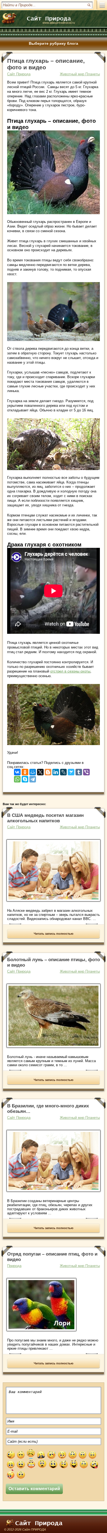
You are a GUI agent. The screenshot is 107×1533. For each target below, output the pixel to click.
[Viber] (86, 771)
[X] (40, 771)
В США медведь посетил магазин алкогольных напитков (45, 818)
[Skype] (25, 778)
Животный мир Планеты (80, 74)
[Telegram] (32, 778)
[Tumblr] (78, 771)
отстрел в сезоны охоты (70, 671)
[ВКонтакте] (17, 771)
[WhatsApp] (17, 778)
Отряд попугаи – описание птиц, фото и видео (52, 1256)
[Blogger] (48, 771)
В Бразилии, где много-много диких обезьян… (48, 1108)
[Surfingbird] (71, 771)
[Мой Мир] (32, 771)
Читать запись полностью (53, 933)
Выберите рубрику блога (53, 43)
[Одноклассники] (25, 771)
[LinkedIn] (55, 771)
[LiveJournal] (63, 771)
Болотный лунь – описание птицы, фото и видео (53, 962)
